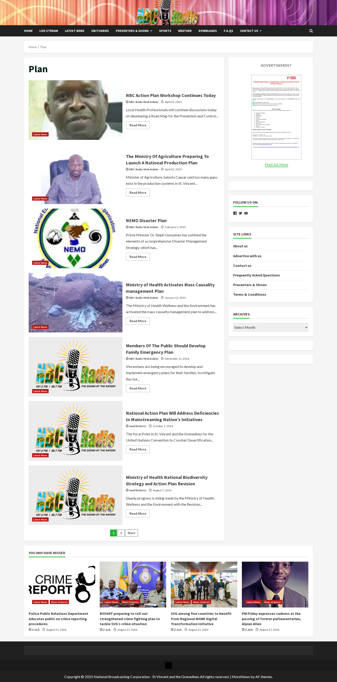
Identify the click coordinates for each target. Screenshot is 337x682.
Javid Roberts (137, 426)
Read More (140, 126)
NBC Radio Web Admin (143, 102)
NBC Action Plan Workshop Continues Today (75, 110)
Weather (185, 31)
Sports (165, 31)
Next (131, 533)
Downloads (208, 31)
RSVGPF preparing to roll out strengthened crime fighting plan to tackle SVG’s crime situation (130, 618)
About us (240, 246)
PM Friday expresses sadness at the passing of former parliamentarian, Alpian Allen (271, 618)
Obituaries (100, 31)
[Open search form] (311, 31)
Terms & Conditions (249, 294)
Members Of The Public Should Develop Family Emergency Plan (75, 367)
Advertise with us (247, 255)
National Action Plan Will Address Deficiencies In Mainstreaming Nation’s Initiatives (75, 431)
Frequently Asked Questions (256, 275)
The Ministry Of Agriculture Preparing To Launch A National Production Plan (75, 174)
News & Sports (59, 602)
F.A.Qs (228, 31)
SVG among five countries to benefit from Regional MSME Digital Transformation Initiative (201, 618)
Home (28, 31)
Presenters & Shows (132, 31)
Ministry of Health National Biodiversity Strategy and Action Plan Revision (75, 495)
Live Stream (48, 31)
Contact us (249, 31)
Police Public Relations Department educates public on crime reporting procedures (58, 618)
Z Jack (36, 629)
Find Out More (276, 164)
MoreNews (241, 676)
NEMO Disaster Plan (75, 238)
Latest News (74, 31)
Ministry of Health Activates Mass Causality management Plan (75, 302)
